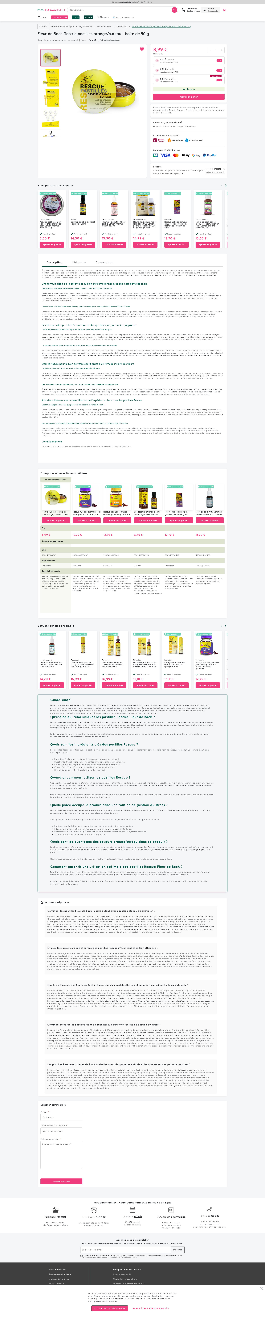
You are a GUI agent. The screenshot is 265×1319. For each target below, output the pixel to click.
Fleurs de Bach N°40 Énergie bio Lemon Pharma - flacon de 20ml (114, 224)
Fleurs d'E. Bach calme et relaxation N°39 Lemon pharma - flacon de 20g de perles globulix (144, 225)
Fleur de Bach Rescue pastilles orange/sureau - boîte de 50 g (54, 513)
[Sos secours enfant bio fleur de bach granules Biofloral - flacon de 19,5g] (148, 496)
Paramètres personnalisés (151, 1308)
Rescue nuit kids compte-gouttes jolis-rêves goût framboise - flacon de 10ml (176, 225)
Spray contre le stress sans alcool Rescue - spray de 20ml (174, 665)
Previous (221, 185)
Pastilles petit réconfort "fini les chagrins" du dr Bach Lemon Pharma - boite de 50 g (50, 225)
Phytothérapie (85, 26)
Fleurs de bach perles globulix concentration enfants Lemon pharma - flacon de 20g (208, 225)
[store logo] (51, 10)
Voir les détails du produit (110, 40)
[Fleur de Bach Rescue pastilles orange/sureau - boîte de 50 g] (56, 496)
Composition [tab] (104, 262)
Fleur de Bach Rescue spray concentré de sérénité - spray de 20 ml (82, 665)
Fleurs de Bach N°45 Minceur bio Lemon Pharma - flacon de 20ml (51, 665)
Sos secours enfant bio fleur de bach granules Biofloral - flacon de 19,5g (147, 513)
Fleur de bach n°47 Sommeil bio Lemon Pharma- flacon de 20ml (210, 513)
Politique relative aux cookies (102, 1301)
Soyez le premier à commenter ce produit (58, 40)
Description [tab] (54, 262)
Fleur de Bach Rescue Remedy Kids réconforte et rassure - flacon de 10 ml (145, 665)
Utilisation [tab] (79, 262)
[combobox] (122, 9)
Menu (44, 17)
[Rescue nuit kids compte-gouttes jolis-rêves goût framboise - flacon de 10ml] (179, 496)
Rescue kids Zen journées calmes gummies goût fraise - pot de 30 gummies (117, 513)
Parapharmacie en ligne (62, 26)
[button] (142, 49)
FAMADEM (92, 40)
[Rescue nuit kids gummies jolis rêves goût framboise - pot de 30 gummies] (87, 496)
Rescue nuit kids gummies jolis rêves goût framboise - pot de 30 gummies (87, 513)
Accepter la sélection (109, 1308)
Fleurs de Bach (104, 26)
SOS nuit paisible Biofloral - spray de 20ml (83, 223)
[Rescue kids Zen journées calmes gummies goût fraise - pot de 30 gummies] (117, 496)
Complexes (121, 26)
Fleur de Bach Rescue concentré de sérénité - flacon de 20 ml (112, 665)
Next (225, 185)
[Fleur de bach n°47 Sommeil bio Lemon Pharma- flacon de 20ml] (210, 496)
